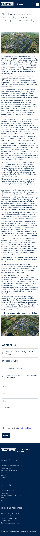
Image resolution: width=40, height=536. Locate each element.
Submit (5, 435)
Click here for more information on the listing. (19, 313)
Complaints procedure (8, 491)
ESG (2, 498)
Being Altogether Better (9, 470)
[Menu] (37, 4)
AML (2, 500)
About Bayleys (6, 468)
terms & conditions (24, 428)
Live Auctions (5, 520)
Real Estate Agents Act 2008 (11, 495)
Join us (3, 475)
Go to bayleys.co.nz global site (11, 466)
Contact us (5, 477)
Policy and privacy (7, 493)
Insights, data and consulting (11, 513)
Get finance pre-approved (10, 523)
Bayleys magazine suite (9, 518)
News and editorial (7, 516)
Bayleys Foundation (8, 473)
